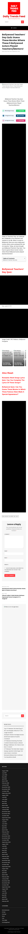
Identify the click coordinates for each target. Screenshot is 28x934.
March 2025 (5, 805)
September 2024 (6, 817)
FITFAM (3, 912)
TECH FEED (4, 920)
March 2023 (5, 854)
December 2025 (6, 787)
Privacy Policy (16, 929)
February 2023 (5, 856)
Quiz (3, 918)
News (3, 916)
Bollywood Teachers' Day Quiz (10, 516)
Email (6, 557)
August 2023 (5, 844)
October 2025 (5, 791)
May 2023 (4, 850)
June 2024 (4, 824)
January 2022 (5, 879)
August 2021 (5, 889)
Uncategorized (6, 922)
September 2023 (6, 842)
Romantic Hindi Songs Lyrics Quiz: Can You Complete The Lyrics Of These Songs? (13, 380)
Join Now (21, 111)
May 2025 (4, 801)
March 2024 (5, 830)
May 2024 (4, 826)
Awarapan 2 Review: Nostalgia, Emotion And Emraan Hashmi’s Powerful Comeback (14, 736)
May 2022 (4, 870)
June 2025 (4, 799)
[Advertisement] (14, 69)
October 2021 (5, 885)
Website (6, 564)
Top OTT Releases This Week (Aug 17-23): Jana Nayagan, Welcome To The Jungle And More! (13, 730)
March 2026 (5, 781)
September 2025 (6, 793)
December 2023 (6, 836)
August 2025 (5, 795)
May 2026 (4, 777)
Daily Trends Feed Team (7, 51)
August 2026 (5, 771)
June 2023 (4, 848)
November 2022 (6, 862)
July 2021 (4, 891)
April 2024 (4, 828)
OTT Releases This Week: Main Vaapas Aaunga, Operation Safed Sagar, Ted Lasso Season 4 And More (13, 751)
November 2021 (6, 883)
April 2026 (4, 779)
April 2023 (4, 852)
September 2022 (6, 866)
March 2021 (4, 899)
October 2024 (5, 815)
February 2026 (5, 783)
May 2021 (4, 895)
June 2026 (4, 775)
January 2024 (5, 834)
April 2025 (4, 803)
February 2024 (5, 832)
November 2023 (6, 838)
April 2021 (4, 897)
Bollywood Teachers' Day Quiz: (10, 260)
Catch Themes (17, 932)
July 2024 (4, 821)
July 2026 (4, 773)
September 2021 (6, 887)
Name (6, 551)
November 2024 (6, 813)
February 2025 (5, 807)
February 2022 (5, 876)
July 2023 (4, 846)
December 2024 (6, 811)
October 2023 (5, 840)
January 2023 (5, 858)
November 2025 (6, 789)
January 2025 (5, 809)
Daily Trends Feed (14, 16)
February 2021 (5, 901)
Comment (7, 534)
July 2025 (4, 797)
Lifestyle (4, 914)
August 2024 (5, 819)
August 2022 (5, 868)
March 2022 (5, 874)
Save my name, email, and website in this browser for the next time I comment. (13, 569)
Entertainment (5, 910)
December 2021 (6, 881)
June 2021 (4, 893)
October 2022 (5, 864)
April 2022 (4, 872)
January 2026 (5, 785)
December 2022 (6, 860)
